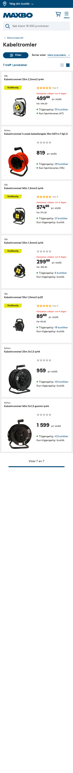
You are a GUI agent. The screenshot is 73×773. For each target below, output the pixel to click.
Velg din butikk (19, 4)
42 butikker (61, 436)
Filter (18, 55)
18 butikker (61, 327)
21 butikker (61, 218)
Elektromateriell (15, 38)
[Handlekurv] (58, 14)
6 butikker (61, 273)
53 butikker (61, 109)
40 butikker (61, 382)
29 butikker (61, 164)
